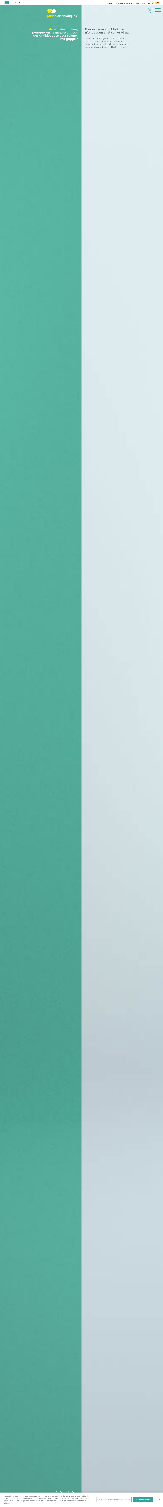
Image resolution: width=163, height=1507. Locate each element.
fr (150, 10)
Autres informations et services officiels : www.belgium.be (131, 3)
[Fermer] (159, 1499)
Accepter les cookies (143, 1499)
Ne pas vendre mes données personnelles (114, 1499)
